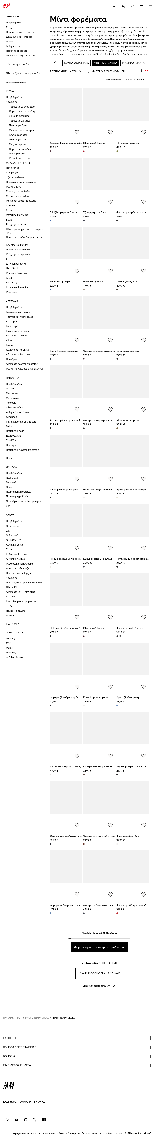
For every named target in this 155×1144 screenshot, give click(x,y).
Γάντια (9, 345)
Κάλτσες (10, 596)
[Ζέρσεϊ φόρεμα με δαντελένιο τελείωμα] (132, 736)
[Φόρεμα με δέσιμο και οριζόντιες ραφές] (132, 874)
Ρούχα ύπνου (13, 186)
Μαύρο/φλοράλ (117, 220)
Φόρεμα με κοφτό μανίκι (130, 628)
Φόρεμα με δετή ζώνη (128, 836)
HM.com (9, 1018)
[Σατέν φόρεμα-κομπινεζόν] (66, 320)
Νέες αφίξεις (12, 477)
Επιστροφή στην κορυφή (151, 572)
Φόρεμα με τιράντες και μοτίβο (133, 212)
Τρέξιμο (10, 606)
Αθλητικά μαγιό (14, 544)
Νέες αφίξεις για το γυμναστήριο (23, 73)
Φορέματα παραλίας (20, 149)
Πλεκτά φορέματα (18, 125)
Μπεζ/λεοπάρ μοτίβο (84, 289)
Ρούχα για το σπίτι (16, 224)
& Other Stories (14, 657)
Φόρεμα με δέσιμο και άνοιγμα (100, 905)
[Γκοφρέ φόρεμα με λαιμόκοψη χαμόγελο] (66, 528)
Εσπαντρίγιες (13, 435)
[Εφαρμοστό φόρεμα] (99, 112)
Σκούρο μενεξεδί (84, 359)
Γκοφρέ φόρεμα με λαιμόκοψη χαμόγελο (72, 559)
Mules (9, 426)
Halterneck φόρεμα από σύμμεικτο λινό (105, 489)
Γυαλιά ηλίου (13, 326)
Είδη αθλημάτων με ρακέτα (21, 601)
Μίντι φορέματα (17, 139)
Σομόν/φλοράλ (50, 774)
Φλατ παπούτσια (15, 407)
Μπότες (10, 388)
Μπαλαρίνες (13, 398)
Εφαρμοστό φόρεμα (94, 143)
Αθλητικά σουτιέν (15, 559)
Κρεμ (117, 497)
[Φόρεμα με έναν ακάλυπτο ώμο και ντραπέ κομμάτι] (99, 805)
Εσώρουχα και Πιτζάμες (19, 36)
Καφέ (84, 774)
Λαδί (117, 151)
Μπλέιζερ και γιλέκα (17, 215)
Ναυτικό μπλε (84, 567)
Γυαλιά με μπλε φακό (17, 331)
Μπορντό (84, 636)
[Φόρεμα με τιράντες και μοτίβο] (132, 182)
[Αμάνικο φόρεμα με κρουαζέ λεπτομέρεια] (66, 112)
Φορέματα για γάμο (19, 120)
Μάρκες (10, 638)
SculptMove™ (14, 540)
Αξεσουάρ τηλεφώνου (18, 354)
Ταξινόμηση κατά (63, 71)
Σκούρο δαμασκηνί (50, 151)
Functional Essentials (18, 287)
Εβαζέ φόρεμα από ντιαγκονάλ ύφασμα (72, 212)
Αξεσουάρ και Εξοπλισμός (20, 591)
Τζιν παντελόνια (15, 177)
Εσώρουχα (12, 172)
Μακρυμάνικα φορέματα (22, 130)
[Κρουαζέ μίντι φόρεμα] (99, 667)
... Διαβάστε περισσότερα (134, 54)
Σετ (8, 259)
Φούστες (10, 205)
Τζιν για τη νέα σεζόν (17, 64)
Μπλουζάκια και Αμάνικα (20, 563)
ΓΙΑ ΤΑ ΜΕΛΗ (13, 624)
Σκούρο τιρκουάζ (50, 359)
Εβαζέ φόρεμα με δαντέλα (97, 559)
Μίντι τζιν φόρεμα (60, 281)
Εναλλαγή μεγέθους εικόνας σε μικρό (146, 71)
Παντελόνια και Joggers (19, 573)
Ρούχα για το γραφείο (18, 254)
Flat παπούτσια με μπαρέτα (21, 421)
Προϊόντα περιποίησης (18, 249)
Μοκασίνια (12, 393)
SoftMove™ (12, 535)
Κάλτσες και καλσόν (17, 244)
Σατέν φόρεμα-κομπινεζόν (64, 351)
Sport (9, 278)
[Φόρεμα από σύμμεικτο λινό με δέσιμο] (66, 874)
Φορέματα (11, 102)
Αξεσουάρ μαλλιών (16, 335)
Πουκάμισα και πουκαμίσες (21, 182)
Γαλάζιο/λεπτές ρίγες (117, 705)
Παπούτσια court (15, 431)
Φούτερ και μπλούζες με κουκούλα (24, 239)
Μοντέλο (130, 79)
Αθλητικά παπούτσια (17, 412)
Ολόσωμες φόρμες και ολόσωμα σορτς (24, 231)
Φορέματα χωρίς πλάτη (22, 111)
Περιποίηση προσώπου (18, 491)
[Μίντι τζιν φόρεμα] (66, 251)
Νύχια (9, 487)
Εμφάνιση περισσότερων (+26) (99, 985)
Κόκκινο (84, 151)
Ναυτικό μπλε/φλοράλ (84, 913)
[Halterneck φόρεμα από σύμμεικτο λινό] (99, 459)
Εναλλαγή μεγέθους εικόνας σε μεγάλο (140, 71)
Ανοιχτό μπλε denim (50, 289)
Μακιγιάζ (11, 482)
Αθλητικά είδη (13, 46)
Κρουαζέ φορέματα (19, 158)
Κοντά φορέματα (18, 134)
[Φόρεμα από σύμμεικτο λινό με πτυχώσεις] (99, 736)
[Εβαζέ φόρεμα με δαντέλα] (99, 528)
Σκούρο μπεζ (117, 428)
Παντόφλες (12, 445)
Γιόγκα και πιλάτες (16, 610)
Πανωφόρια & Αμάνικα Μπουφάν (24, 582)
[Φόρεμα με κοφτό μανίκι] (132, 597)
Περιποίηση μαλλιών (17, 496)
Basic (9, 219)
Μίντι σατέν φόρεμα (127, 143)
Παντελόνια (12, 167)
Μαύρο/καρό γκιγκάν (117, 844)
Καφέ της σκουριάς (84, 844)
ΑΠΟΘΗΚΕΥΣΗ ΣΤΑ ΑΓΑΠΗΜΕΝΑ (77, 132)
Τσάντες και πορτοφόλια (19, 316)
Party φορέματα (17, 153)
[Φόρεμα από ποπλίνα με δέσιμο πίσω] (66, 805)
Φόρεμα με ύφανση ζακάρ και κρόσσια (104, 351)
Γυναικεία (24, 1018)
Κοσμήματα (12, 321)
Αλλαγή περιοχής (32, 1101)
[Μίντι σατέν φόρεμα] (132, 112)
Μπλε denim (50, 220)
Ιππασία (10, 615)
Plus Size (11, 292)
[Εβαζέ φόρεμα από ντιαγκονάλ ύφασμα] (66, 182)
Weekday (11, 652)
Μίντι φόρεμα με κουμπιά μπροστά (69, 489)
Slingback (11, 417)
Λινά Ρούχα (12, 282)
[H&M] (6, 6)
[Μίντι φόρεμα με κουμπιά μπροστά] (66, 459)
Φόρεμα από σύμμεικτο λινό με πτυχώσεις (106, 766)
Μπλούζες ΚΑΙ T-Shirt (18, 163)
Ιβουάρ (84, 497)
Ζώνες (9, 340)
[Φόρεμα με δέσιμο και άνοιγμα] (99, 874)
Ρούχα (9, 27)
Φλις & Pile (12, 587)
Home (9, 458)
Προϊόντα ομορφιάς (16, 50)
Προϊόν (141, 79)
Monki (9, 647)
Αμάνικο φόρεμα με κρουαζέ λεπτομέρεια (73, 143)
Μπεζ (84, 705)
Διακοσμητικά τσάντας (18, 312)
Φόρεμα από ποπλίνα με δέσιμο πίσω (70, 836)
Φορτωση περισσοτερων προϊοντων (99, 947)
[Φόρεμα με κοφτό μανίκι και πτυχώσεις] (99, 389)
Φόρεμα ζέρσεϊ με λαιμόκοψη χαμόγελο (72, 697)
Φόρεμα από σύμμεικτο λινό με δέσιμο (71, 905)
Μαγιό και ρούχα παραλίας (21, 55)
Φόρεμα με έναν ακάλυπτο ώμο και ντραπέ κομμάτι (111, 836)
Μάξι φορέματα (17, 144)
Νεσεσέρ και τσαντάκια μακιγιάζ (24, 501)
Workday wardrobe (16, 82)
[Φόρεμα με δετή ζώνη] (132, 805)
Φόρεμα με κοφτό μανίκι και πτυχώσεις (105, 420)
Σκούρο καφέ (117, 289)
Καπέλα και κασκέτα (17, 349)
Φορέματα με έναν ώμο (22, 106)
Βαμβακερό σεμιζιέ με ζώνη (65, 766)
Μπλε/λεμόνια (50, 913)
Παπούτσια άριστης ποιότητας (22, 449)
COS (8, 643)
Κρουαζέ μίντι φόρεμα (95, 697)
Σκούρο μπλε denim (84, 220)
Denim (9, 41)
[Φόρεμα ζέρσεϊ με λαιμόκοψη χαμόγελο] (66, 667)
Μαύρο (117, 359)
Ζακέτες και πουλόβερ (18, 191)
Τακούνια (11, 402)
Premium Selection (16, 273)
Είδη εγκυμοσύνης (16, 263)
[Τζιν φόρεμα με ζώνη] (99, 182)
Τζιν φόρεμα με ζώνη (94, 212)
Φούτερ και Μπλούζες (18, 568)
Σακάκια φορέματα (19, 116)
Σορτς (9, 210)
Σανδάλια (11, 440)
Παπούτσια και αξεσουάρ (20, 32)
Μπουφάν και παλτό (17, 196)
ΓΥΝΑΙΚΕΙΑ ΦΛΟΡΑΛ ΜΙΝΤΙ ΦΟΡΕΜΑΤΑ (99, 973)
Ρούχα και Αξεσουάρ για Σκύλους (24, 368)
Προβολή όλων (14, 22)
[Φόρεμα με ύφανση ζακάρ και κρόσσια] (99, 320)
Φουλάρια (11, 359)
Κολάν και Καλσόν (16, 554)
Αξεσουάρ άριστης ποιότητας (22, 364)
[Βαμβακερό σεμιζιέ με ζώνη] (66, 736)
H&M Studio (12, 268)
